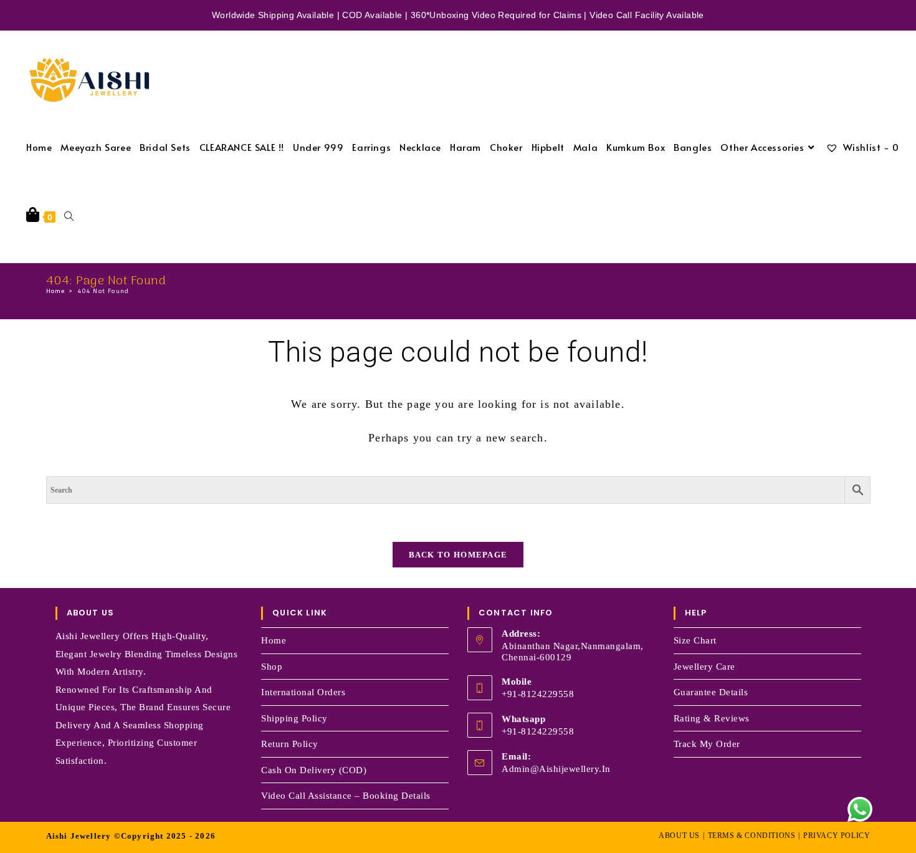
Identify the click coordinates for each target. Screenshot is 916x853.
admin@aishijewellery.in (556, 769)
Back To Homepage (458, 554)
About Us (679, 835)
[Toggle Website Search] (69, 216)
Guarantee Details (711, 692)
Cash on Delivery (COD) (313, 770)
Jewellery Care (704, 667)
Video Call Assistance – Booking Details (346, 796)
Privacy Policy (836, 835)
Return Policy (289, 744)
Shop (271, 667)
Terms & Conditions (752, 835)
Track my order (707, 744)
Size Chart (695, 640)
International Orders (303, 692)
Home (273, 640)
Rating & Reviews (712, 718)
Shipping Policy (294, 718)
